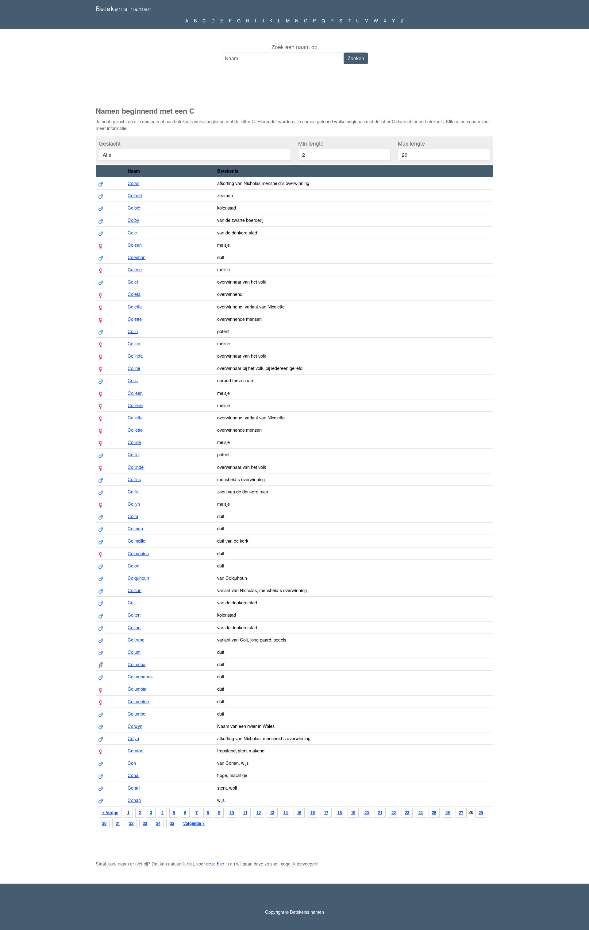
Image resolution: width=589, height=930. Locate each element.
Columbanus (140, 676)
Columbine (138, 701)
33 (145, 823)
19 (353, 812)
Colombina (138, 553)
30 (104, 823)
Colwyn (135, 726)
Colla (133, 380)
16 (312, 812)
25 (434, 812)
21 (380, 812)
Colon (133, 565)
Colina (134, 343)
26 (447, 812)
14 (285, 812)
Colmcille (136, 540)
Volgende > (194, 823)
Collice (134, 442)
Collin (133, 454)
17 (326, 812)
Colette (135, 319)
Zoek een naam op (294, 47)
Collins (134, 479)
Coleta (134, 294)
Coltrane (136, 639)
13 (272, 812)
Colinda (135, 355)
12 (258, 812)
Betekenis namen (124, 8)
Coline (134, 368)
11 (245, 812)
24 (420, 812)
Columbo (136, 713)
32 (131, 823)
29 (481, 812)
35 (172, 823)
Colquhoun (138, 578)
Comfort (136, 750)
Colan (133, 183)
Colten (134, 614)
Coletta (135, 306)
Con (132, 762)
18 (339, 812)
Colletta (135, 417)
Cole (132, 232)
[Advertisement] (294, 89)
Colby (133, 220)
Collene (135, 405)
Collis (133, 491)
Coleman (136, 257)
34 (158, 823)
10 (231, 812)
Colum (134, 652)
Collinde (136, 467)
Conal (133, 775)
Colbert (135, 195)
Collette (135, 429)
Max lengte (411, 143)
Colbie (134, 207)
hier (220, 863)
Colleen (135, 393)
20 (366, 812)
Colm (133, 516)
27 (461, 812)
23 (407, 812)
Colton (134, 627)
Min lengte (311, 143)
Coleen (135, 244)
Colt (132, 602)
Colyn (133, 738)
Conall (134, 787)
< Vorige (110, 812)
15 (299, 812)
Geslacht (110, 143)
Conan (134, 800)
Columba (136, 664)
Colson (134, 590)
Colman (135, 528)
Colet (133, 281)
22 (393, 812)
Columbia (137, 688)
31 (118, 823)
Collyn (134, 503)
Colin (133, 331)
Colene (135, 269)
